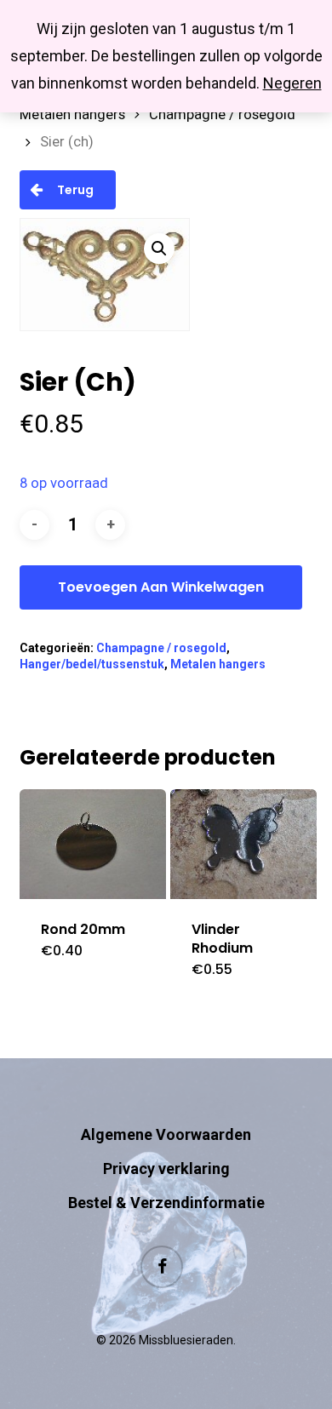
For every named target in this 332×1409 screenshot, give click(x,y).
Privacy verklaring (166, 1168)
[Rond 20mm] (93, 844)
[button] (159, 248)
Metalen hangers (72, 114)
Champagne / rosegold (222, 114)
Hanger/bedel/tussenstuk (92, 664)
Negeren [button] (292, 83)
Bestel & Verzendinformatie (166, 1202)
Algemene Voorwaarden (166, 1134)
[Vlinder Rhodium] (243, 844)
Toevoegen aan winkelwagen (161, 587)
